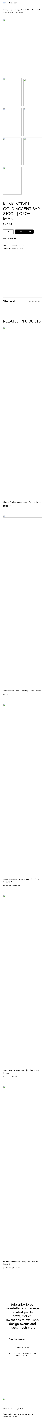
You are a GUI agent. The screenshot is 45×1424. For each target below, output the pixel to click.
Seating (21, 248)
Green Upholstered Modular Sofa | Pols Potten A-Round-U (21, 880)
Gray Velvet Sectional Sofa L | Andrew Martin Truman (21, 1071)
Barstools (15, 248)
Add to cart (24, 231)
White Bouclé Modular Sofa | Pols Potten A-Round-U (20, 1262)
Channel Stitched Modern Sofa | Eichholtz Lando (22, 502)
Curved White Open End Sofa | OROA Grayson (22, 690)
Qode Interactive (12, 1409)
